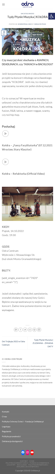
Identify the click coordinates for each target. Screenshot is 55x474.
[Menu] (3, 4)
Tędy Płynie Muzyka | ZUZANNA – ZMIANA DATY (43, 343)
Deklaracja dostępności (12, 441)
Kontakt (5, 411)
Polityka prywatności (11, 436)
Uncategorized (27, 13)
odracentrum (40, 24)
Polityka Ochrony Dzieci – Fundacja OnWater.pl (23, 421)
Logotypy (6, 426)
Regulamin (6, 431)
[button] (51, 16)
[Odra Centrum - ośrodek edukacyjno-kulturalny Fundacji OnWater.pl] (27, 4)
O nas (4, 416)
